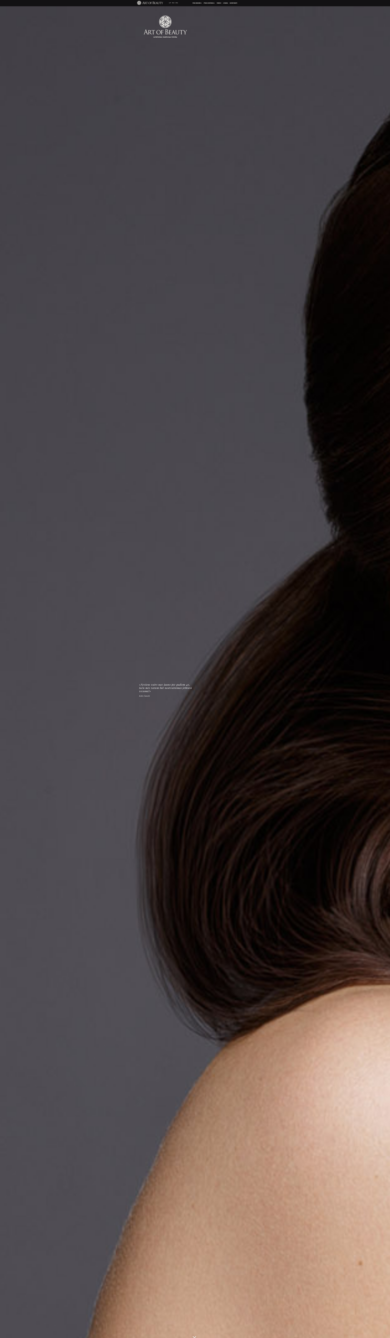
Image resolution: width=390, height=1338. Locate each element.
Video (219, 3)
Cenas (225, 3)
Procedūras (209, 3)
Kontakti (233, 3)
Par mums (197, 3)
